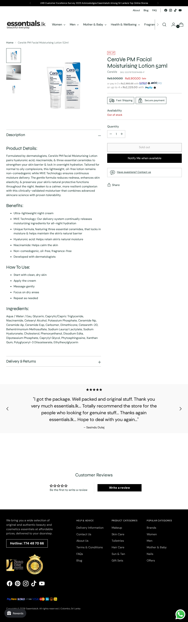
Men (149, 541)
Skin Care (118, 534)
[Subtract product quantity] (121, 134)
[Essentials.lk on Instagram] (170, 10)
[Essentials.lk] (26, 24)
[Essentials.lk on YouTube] (180, 10)
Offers (151, 560)
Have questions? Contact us (134, 172)
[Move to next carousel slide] (180, 409)
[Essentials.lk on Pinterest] (17, 584)
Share (116, 185)
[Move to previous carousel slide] (7, 409)
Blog (79, 560)
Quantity (113, 126)
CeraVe (112, 72)
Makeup (117, 528)
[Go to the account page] (172, 24)
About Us (82, 541)
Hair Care (118, 547)
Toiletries (118, 541)
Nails (150, 554)
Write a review (119, 488)
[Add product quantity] (110, 134)
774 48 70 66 (34, 543)
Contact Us (83, 534)
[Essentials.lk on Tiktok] (175, 10)
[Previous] (30, 3)
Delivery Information (90, 528)
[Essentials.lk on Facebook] (165, 10)
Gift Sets (117, 560)
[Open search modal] (164, 24)
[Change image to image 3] (13, 89)
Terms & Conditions (89, 547)
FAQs (79, 554)
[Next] (158, 3)
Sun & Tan (118, 554)
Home (9, 42)
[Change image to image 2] (13, 72)
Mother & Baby (157, 547)
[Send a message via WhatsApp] (180, 614)
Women (152, 534)
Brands (151, 528)
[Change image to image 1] (13, 55)
